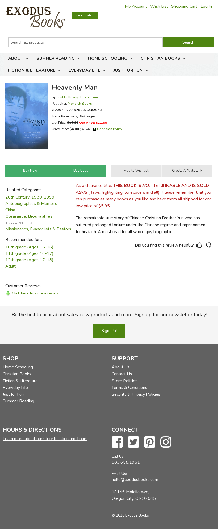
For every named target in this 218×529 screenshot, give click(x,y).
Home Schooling (107, 58)
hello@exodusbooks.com (135, 480)
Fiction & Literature (31, 70)
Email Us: (119, 473)
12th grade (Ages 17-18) (29, 260)
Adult (10, 266)
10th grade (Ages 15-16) (29, 247)
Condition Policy (109, 129)
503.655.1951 (126, 462)
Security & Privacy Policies (136, 394)
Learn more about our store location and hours (45, 439)
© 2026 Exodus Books (130, 515)
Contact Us (122, 374)
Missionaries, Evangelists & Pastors (38, 229)
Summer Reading (55, 58)
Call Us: (118, 456)
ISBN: (83, 109)
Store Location (85, 16)
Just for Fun (128, 70)
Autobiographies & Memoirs (31, 204)
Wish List (159, 6)
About (15, 58)
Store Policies (124, 381)
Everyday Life (84, 70)
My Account (136, 6)
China (10, 210)
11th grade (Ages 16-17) (29, 253)
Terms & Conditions (129, 387)
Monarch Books (80, 103)
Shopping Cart (184, 6)
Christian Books (160, 58)
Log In (206, 6)
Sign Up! (109, 331)
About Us (121, 367)
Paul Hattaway (68, 97)
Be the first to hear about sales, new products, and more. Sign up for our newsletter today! (109, 314)
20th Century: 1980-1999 (29, 197)
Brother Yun (89, 97)
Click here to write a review (35, 293)
